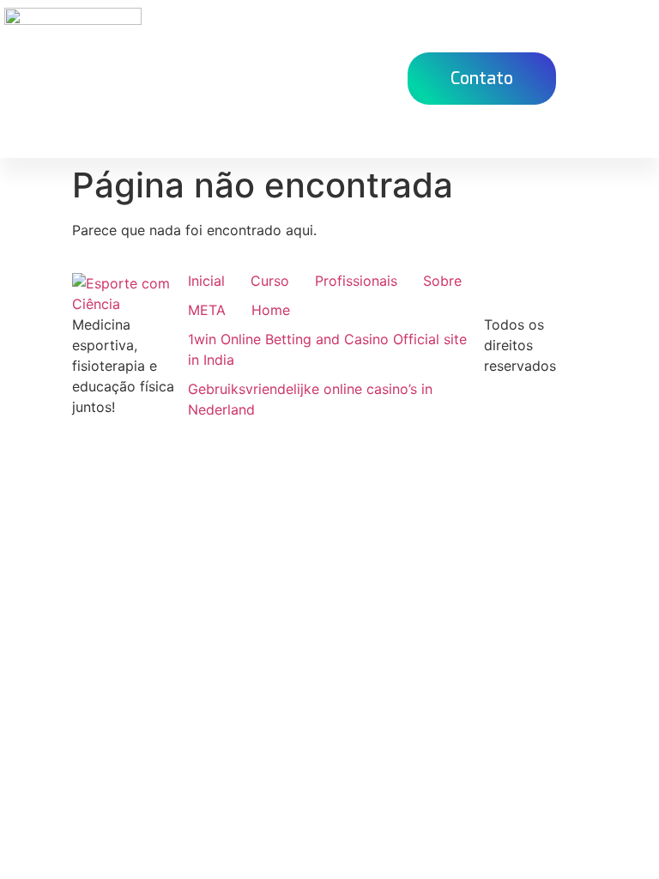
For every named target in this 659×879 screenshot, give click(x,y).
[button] (364, 78)
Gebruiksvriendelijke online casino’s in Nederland (310, 399)
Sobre (442, 280)
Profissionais (356, 280)
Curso (270, 280)
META (207, 309)
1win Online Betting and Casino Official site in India (327, 349)
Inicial (206, 280)
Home (270, 309)
